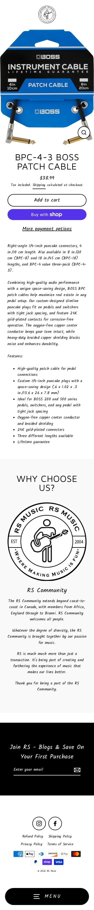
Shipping (39, 185)
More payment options (47, 229)
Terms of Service (60, 844)
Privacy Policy (31, 844)
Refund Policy (32, 836)
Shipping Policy (60, 836)
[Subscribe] (76, 769)
